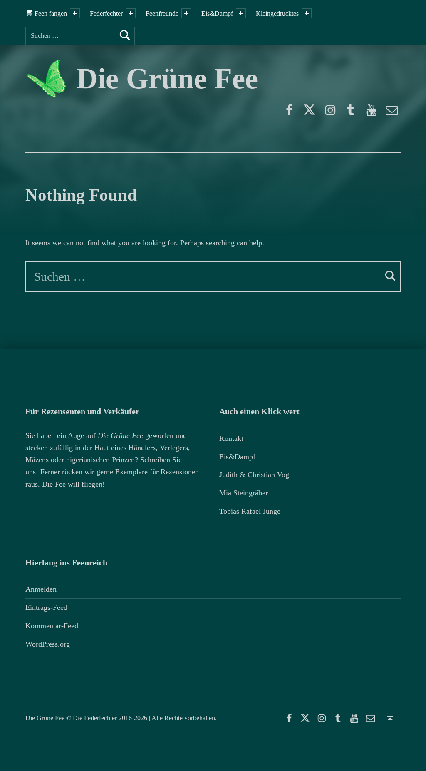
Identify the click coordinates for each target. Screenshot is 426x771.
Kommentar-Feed (51, 626)
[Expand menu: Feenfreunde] (186, 13)
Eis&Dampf (217, 13)
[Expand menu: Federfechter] (131, 13)
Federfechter (106, 13)
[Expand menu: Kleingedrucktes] (307, 13)
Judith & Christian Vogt (255, 474)
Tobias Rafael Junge (249, 511)
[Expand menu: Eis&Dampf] (241, 13)
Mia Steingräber (243, 493)
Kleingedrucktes (277, 13)
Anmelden (41, 589)
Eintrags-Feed (46, 607)
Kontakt (231, 438)
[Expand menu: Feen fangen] (75, 13)
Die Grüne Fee (167, 78)
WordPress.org (47, 644)
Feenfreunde (162, 13)
